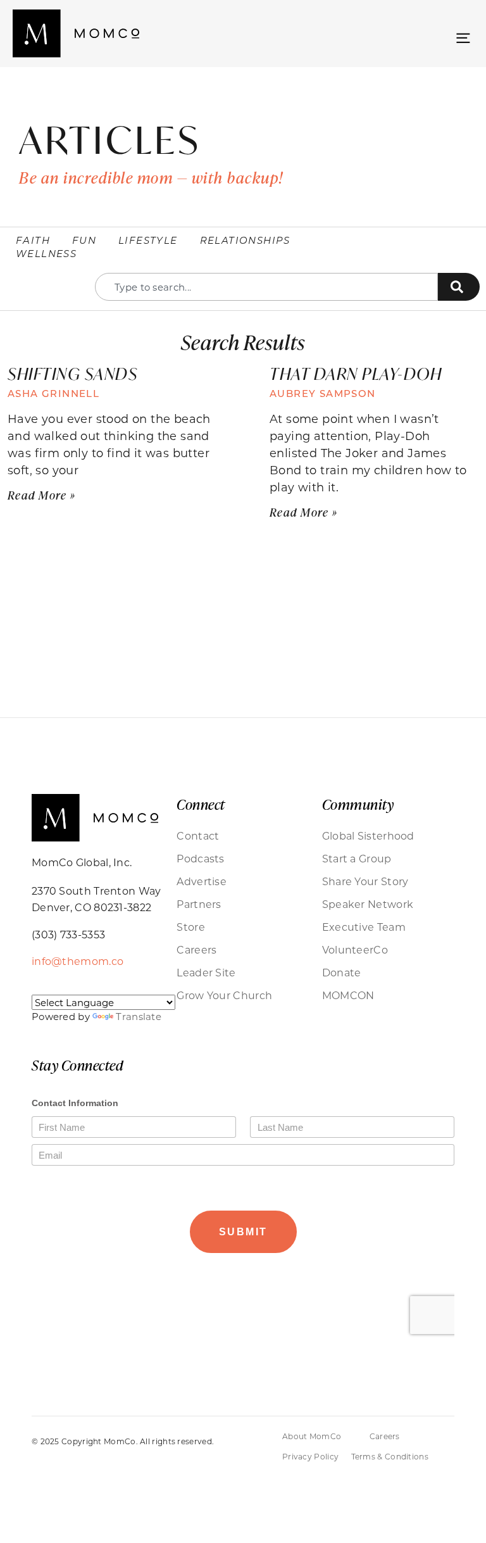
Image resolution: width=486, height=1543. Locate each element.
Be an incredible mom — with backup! (151, 177)
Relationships (245, 240)
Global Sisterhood (368, 835)
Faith (33, 240)
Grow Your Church (224, 995)
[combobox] (266, 287)
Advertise (202, 881)
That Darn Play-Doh (356, 373)
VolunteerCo (355, 949)
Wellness (46, 253)
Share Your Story (365, 881)
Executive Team (364, 926)
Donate (341, 972)
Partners (199, 903)
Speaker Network (368, 903)
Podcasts (200, 858)
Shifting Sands (72, 373)
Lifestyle (148, 240)
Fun (84, 240)
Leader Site (206, 972)
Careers (196, 949)
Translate (138, 1016)
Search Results (242, 341)
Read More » (41, 495)
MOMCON (348, 995)
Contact (198, 835)
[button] (462, 36)
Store (191, 926)
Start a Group (357, 858)
